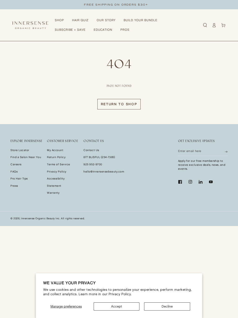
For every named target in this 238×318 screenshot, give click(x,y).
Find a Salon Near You (25, 157)
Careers (16, 164)
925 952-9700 (92, 164)
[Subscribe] (226, 151)
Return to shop (119, 104)
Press (14, 186)
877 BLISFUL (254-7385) (99, 157)
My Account (55, 150)
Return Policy (56, 157)
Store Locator (19, 150)
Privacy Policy (56, 171)
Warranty (53, 193)
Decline (167, 306)
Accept (116, 306)
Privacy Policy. (120, 294)
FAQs (14, 171)
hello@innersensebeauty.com (103, 171)
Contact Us (91, 150)
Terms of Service (58, 164)
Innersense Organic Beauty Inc (40, 218)
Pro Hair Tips (19, 178)
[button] (205, 25)
